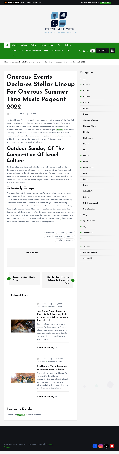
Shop (46, 50)
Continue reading (46, 347)
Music (52, 45)
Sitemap (86, 247)
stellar (60, 240)
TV (68, 50)
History (86, 144)
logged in (21, 415)
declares (50, 232)
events (61, 232)
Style (85, 227)
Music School (88, 168)
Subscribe (103, 50)
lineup (71, 232)
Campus (86, 85)
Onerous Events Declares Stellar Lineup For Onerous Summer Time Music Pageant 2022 (48, 62)
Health (86, 132)
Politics (68, 45)
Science (86, 197)
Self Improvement (32, 50)
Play (59, 45)
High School (88, 138)
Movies (43, 45)
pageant (70, 236)
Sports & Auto (57, 50)
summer (70, 240)
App (85, 79)
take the (59, 130)
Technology (88, 233)
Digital (33, 45)
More (14, 56)
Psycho (86, 185)
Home (6, 62)
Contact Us (88, 258)
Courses (86, 97)
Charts (14, 45)
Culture (24, 45)
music (49, 236)
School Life (16, 50)
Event (85, 114)
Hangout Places (89, 126)
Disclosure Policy (90, 252)
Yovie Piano (14, 114)
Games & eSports (90, 120)
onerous (59, 236)
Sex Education (89, 209)
